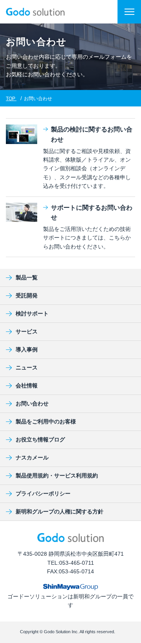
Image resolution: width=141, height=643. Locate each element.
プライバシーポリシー (43, 493)
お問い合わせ (32, 403)
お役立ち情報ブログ (40, 439)
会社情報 (27, 385)
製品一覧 (27, 277)
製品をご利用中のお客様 (46, 421)
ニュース (27, 367)
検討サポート (32, 313)
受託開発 (27, 295)
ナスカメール (32, 457)
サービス (27, 331)
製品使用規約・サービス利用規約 (57, 475)
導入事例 (27, 349)
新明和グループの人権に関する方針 (59, 511)
